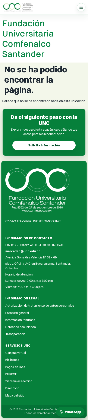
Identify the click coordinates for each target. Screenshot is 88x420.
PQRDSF (11, 374)
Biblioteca (12, 360)
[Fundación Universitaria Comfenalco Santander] (18, 7)
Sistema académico (18, 381)
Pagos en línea (15, 367)
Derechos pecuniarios (20, 327)
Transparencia (15, 334)
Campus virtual (15, 353)
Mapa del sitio (15, 395)
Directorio (12, 388)
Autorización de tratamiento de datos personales (39, 306)
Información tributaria (20, 320)
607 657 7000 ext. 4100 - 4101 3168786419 (34, 245)
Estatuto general (17, 313)
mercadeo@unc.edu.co (22, 251)
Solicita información (44, 145)
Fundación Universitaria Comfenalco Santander (28, 38)
